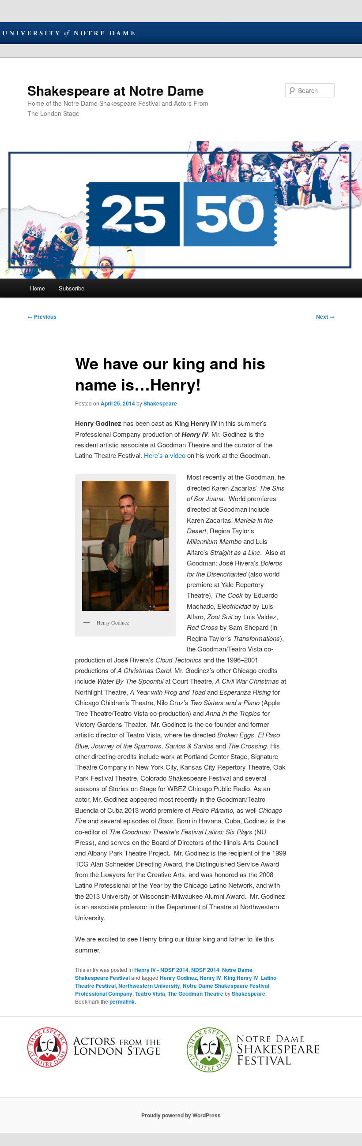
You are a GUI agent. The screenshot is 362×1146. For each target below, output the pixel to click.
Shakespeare (160, 403)
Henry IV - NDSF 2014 (161, 970)
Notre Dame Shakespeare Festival (226, 986)
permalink (122, 1001)
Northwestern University (149, 986)
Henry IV (210, 978)
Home (37, 288)
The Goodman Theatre (195, 993)
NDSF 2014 (205, 970)
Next (325, 316)
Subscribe (71, 288)
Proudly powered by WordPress (181, 1115)
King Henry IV (241, 978)
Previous (42, 316)
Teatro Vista (150, 993)
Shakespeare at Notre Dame (115, 90)
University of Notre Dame (68, 33)
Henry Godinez (178, 978)
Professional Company (103, 993)
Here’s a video (164, 455)
